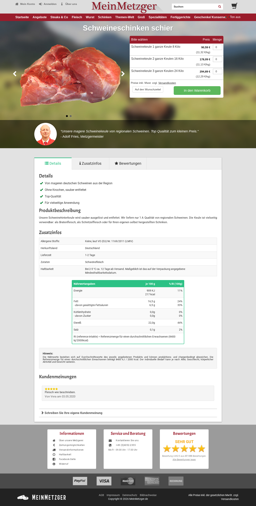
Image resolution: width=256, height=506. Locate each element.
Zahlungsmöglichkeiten (72, 445)
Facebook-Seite (67, 459)
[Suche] (219, 7)
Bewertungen (129, 163)
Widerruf (63, 464)
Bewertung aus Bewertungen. (184, 456)
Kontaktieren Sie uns (126, 440)
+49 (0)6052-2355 (125, 445)
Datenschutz (129, 495)
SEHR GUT (184, 442)
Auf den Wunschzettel (148, 89)
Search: (169, 5)
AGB (101, 495)
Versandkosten (167, 82)
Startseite (22, 17)
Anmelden (50, 3)
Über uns (71, 3)
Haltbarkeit (65, 454)
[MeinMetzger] (128, 7)
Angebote (40, 17)
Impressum (113, 495)
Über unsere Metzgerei (71, 440)
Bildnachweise (148, 495)
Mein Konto (27, 3)
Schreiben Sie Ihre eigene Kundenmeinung (73, 413)
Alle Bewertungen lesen (184, 459)
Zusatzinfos (91, 163)
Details (55, 163)
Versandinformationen (71, 450)
